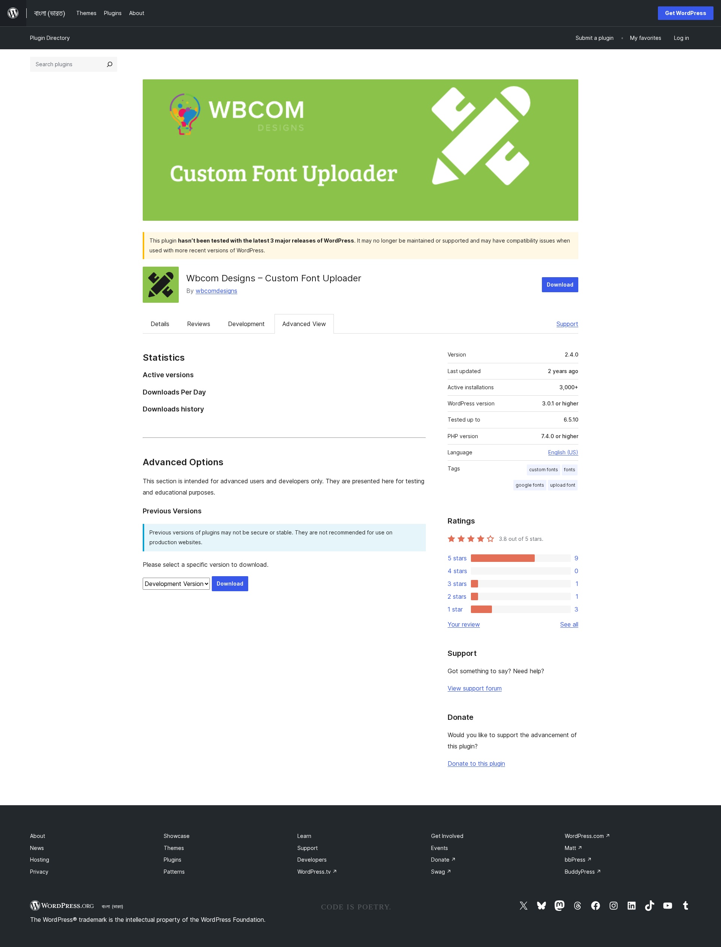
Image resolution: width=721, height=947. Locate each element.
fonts (569, 469)
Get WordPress (685, 13)
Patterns (174, 871)
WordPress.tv (317, 871)
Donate (443, 859)
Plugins (172, 859)
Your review (464, 624)
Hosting (39, 859)
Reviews (198, 324)
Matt (573, 848)
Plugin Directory (50, 38)
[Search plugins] (109, 64)
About (37, 836)
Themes (174, 848)
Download (560, 284)
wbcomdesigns (216, 290)
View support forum (475, 688)
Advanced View (304, 324)
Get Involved (447, 836)
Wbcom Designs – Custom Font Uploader (273, 278)
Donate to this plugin (476, 763)
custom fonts (543, 469)
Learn (304, 836)
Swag (441, 871)
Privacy (39, 871)
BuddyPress (583, 871)
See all (569, 624)
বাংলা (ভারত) (112, 906)
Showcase (177, 836)
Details (160, 324)
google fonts (530, 485)
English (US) (563, 452)
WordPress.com (587, 836)
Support (567, 324)
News (37, 848)
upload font (562, 485)
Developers (312, 859)
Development (246, 324)
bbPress (578, 859)
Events (439, 848)
